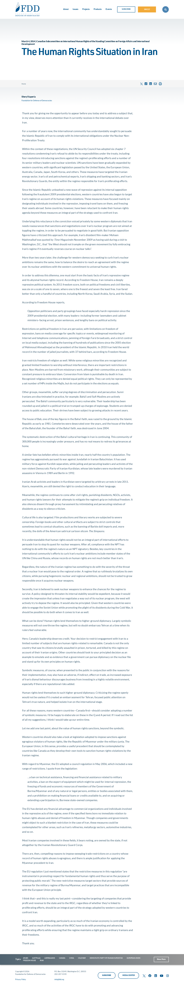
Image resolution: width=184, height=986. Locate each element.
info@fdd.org (59, 979)
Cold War (82, 958)
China (71, 958)
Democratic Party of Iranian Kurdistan (106, 958)
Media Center (128, 975)
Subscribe (126, 9)
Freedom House (29, 960)
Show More (161, 959)
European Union (133, 958)
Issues (75, 9)
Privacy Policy (20, 979)
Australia (36, 958)
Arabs (25, 958)
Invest (147, 10)
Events (109, 9)
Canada (62, 958)
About (66, 9)
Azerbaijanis (49, 958)
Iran (42, 960)
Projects (86, 9)
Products (98, 9)
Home (24, 84)
